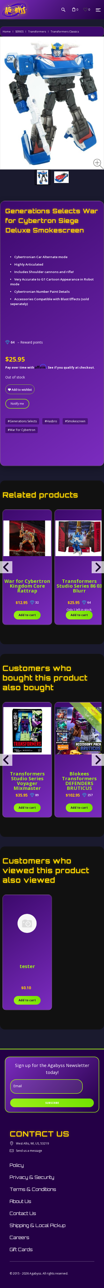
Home (7, 31)
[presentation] (6, 567)
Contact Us (23, 1213)
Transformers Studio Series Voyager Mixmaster (27, 780)
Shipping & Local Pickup (38, 1225)
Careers (19, 1237)
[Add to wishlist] (7, 516)
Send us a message (29, 1151)
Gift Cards (21, 1249)
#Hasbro (51, 421)
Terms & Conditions (33, 1189)
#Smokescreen (75, 421)
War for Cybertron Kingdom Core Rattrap (27, 586)
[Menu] (98, 9)
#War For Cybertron (21, 430)
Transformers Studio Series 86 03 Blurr (79, 586)
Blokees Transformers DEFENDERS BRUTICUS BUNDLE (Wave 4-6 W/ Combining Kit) (79, 785)
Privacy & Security (32, 1177)
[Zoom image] (98, 164)
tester (27, 966)
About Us (20, 1201)
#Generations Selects (22, 421)
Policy (17, 1165)
